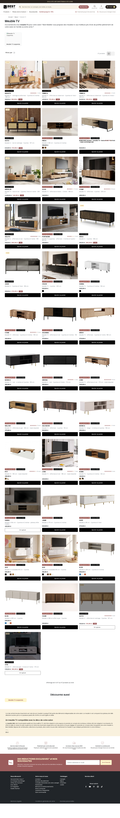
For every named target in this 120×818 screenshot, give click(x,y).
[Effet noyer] (11, 574)
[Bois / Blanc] (8, 479)
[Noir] (43, 291)
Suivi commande (40, 792)
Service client (89, 776)
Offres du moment (17, 783)
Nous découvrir (16, 776)
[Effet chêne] (13, 574)
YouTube (90, 786)
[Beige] (82, 574)
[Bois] (45, 148)
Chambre (63, 783)
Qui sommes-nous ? (17, 779)
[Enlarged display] (112, 53)
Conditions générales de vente (45, 801)
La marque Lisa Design (18, 781)
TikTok (101, 786)
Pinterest (94, 786)
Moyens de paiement (42, 781)
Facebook (86, 786)
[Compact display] (109, 53)
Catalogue (63, 776)
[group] (13, 39)
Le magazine (15, 786)
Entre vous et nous (41, 776)
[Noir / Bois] (82, 479)
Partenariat (38, 785)
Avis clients (14, 785)
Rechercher (84, 7)
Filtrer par (9, 53)
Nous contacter (40, 788)
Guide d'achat (15, 788)
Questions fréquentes (42, 790)
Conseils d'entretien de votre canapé (47, 783)
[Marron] (43, 148)
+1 (15, 574)
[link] (60, 1)
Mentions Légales (16, 801)
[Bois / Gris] (6, 479)
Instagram (98, 786)
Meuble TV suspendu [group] (15, 700)
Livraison (38, 779)
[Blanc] (45, 291)
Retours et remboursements (44, 786)
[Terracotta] (85, 574)
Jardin (62, 785)
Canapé (62, 779)
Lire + (7, 732)
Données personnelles (67, 801)
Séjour (62, 781)
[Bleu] (80, 574)
